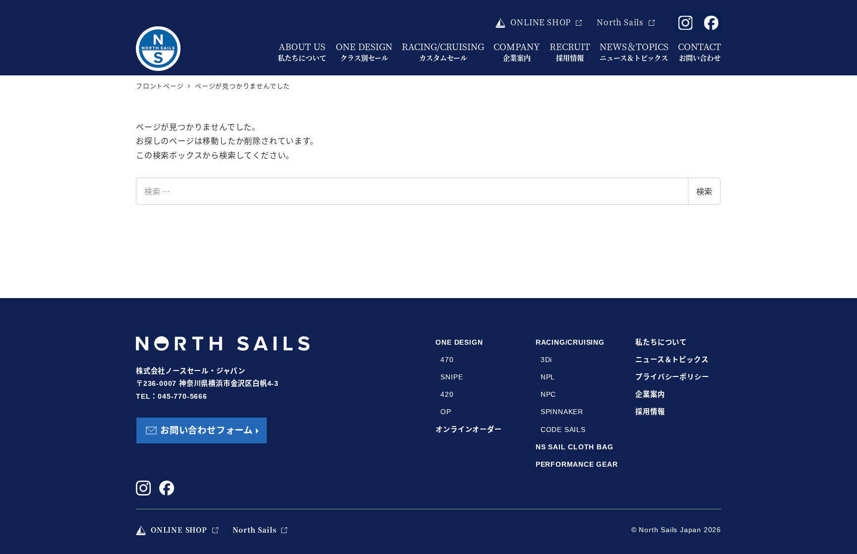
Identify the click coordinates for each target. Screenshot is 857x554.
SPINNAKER (562, 412)
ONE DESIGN (459, 342)
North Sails (620, 22)
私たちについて (661, 342)
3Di (546, 360)
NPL (548, 377)
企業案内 (650, 394)
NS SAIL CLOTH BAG (574, 447)
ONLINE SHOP (540, 22)
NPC (548, 394)
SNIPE (451, 377)
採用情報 (650, 412)
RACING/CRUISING (570, 342)
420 (446, 394)
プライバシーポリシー (672, 377)
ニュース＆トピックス (671, 360)
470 (446, 360)
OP (445, 412)
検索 (704, 191)
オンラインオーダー (468, 429)
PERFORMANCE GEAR (577, 464)
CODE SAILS (563, 429)
